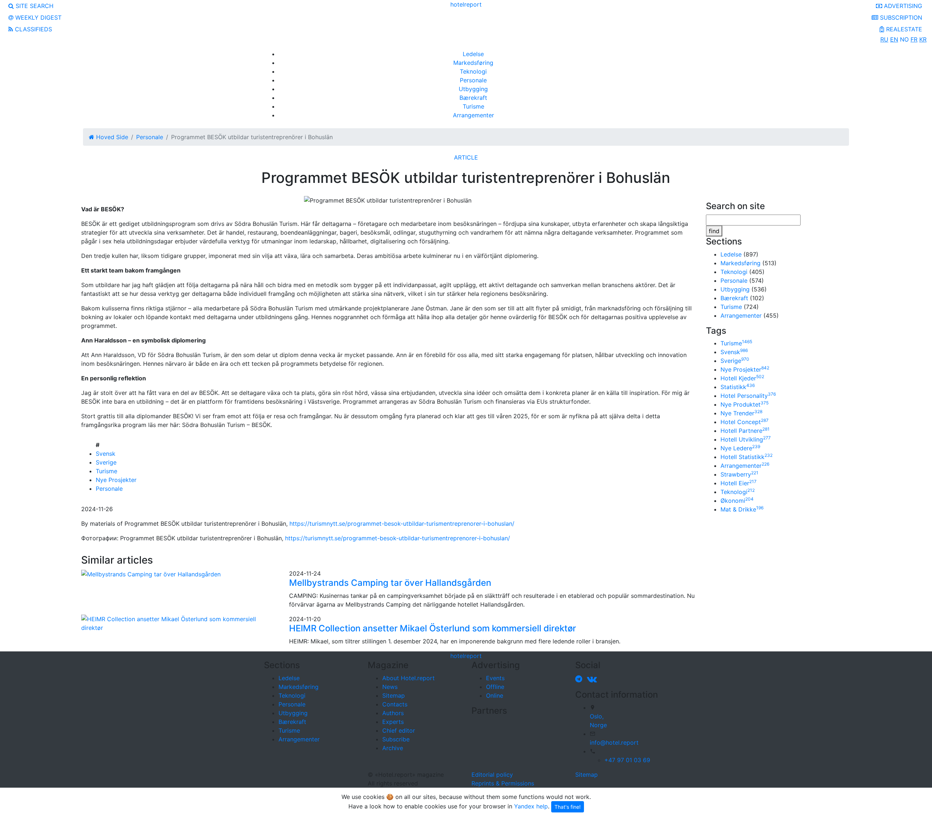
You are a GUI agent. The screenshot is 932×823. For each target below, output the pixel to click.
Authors (393, 713)
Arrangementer (473, 115)
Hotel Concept (744, 422)
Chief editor (398, 730)
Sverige (106, 462)
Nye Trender (741, 413)
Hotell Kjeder (742, 378)
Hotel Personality (748, 395)
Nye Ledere (740, 448)
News (390, 686)
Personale (473, 80)
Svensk (105, 453)
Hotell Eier (738, 483)
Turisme (473, 106)
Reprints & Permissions (502, 783)
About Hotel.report (408, 678)
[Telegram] (580, 678)
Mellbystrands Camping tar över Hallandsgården (390, 582)
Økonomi (737, 500)
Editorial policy (492, 774)
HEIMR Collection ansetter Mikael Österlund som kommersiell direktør (432, 628)
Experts (393, 721)
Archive (392, 748)
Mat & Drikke (741, 509)
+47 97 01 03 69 (627, 760)
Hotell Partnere (745, 430)
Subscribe (396, 739)
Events (495, 678)
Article (466, 157)
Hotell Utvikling (745, 439)
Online (494, 695)
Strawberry (739, 474)
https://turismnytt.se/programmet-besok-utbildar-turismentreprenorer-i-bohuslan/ (401, 523)
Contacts (394, 704)
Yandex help (531, 806)
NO (904, 39)
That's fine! (567, 807)
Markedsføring (473, 62)
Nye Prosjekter (116, 479)
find (714, 231)
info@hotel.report (614, 742)
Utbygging (473, 89)
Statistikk (737, 387)
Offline (495, 686)
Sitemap (393, 695)
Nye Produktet (744, 404)
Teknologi (473, 71)
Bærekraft (473, 97)
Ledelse (473, 54)
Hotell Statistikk (746, 457)
